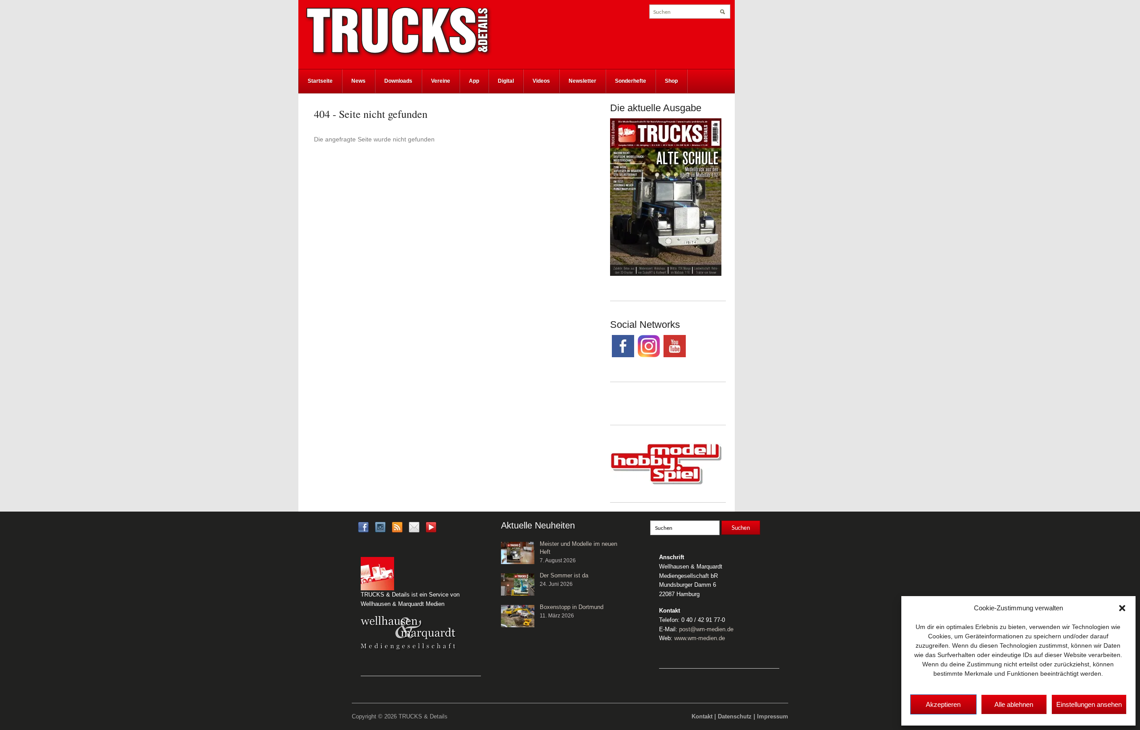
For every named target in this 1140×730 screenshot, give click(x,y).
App (474, 81)
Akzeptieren (943, 704)
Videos (541, 81)
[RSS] (397, 526)
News (358, 81)
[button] (1122, 608)
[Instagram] (380, 526)
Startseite (320, 81)
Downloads (398, 81)
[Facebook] (363, 526)
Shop (671, 81)
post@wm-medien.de (706, 629)
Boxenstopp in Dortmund (571, 607)
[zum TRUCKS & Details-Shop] (665, 196)
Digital (506, 81)
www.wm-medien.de (699, 638)
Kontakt (702, 716)
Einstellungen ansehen (1089, 704)
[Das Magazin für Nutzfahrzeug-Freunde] (398, 31)
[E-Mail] (414, 526)
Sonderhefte (630, 81)
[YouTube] (431, 529)
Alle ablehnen (1013, 704)
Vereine (440, 81)
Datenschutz (735, 716)
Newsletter (582, 81)
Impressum (772, 716)
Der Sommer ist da (564, 575)
